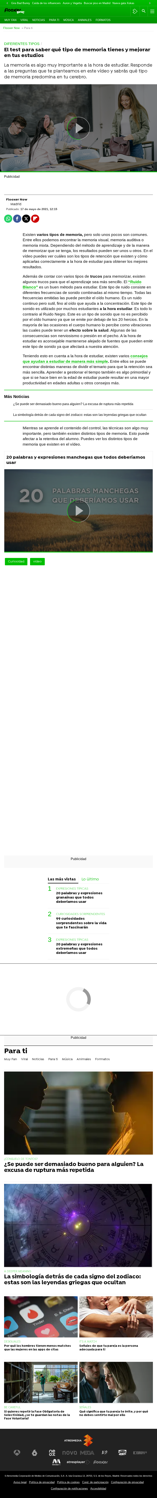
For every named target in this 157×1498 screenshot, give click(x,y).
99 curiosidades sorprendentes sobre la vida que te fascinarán (81, 923)
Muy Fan (10, 20)
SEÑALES (85, 1407)
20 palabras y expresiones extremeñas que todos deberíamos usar (79, 948)
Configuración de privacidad (127, 1482)
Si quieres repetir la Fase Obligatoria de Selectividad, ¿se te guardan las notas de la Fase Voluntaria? (37, 1415)
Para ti (54, 20)
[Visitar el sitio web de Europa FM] (140, 1453)
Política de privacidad (42, 1482)
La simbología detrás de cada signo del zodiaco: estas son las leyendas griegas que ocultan (79, 414)
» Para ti (27, 28)
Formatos (103, 20)
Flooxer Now (11, 28)
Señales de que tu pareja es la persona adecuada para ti (108, 1347)
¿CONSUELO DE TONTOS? (21, 1159)
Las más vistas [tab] (62, 879)
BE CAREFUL (12, 1407)
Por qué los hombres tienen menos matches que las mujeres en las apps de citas (37, 1347)
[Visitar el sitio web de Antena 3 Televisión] (17, 1453)
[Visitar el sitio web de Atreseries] (105, 1453)
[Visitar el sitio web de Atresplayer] (78, 1462)
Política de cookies (68, 1482)
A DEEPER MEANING (17, 1271)
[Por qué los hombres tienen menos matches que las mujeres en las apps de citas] (41, 1317)
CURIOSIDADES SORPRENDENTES (80, 914)
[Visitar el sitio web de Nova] (70, 1453)
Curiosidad (16, 562)
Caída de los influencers (46, 3)
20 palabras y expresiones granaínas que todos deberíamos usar (79, 897)
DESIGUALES (12, 1341)
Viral (24, 20)
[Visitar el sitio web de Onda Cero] (122, 1453)
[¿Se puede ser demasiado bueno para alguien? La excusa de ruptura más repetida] (78, 1114)
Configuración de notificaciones (69, 1488)
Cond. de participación (95, 1482)
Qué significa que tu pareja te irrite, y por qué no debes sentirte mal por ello (113, 1413)
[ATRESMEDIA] (78, 1440)
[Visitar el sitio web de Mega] (87, 1453)
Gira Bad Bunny (20, 3)
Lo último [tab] (90, 879)
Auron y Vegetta (72, 3)
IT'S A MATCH (88, 1341)
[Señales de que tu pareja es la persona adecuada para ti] (116, 1317)
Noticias (38, 20)
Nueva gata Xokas (123, 3)
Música (68, 20)
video (37, 562)
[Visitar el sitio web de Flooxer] (100, 1462)
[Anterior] (7, 3)
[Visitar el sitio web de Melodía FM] (56, 1462)
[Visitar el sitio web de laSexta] (34, 1453)
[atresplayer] (135, 11)
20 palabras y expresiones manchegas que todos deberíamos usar (75, 460)
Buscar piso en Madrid (97, 3)
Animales (85, 20)
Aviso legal (20, 1482)
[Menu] (152, 11)
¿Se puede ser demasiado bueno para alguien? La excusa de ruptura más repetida (73, 404)
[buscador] (144, 11)
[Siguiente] (150, 3)
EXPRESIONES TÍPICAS (72, 889)
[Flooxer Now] (20, 11)
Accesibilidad (98, 1488)
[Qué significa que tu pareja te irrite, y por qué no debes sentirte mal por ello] (116, 1383)
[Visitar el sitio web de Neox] (52, 1453)
